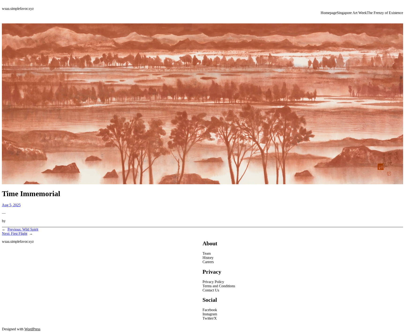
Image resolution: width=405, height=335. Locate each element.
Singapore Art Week (352, 13)
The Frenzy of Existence (385, 13)
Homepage (329, 13)
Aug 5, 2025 (11, 205)
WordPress (32, 329)
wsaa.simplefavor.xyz (18, 9)
